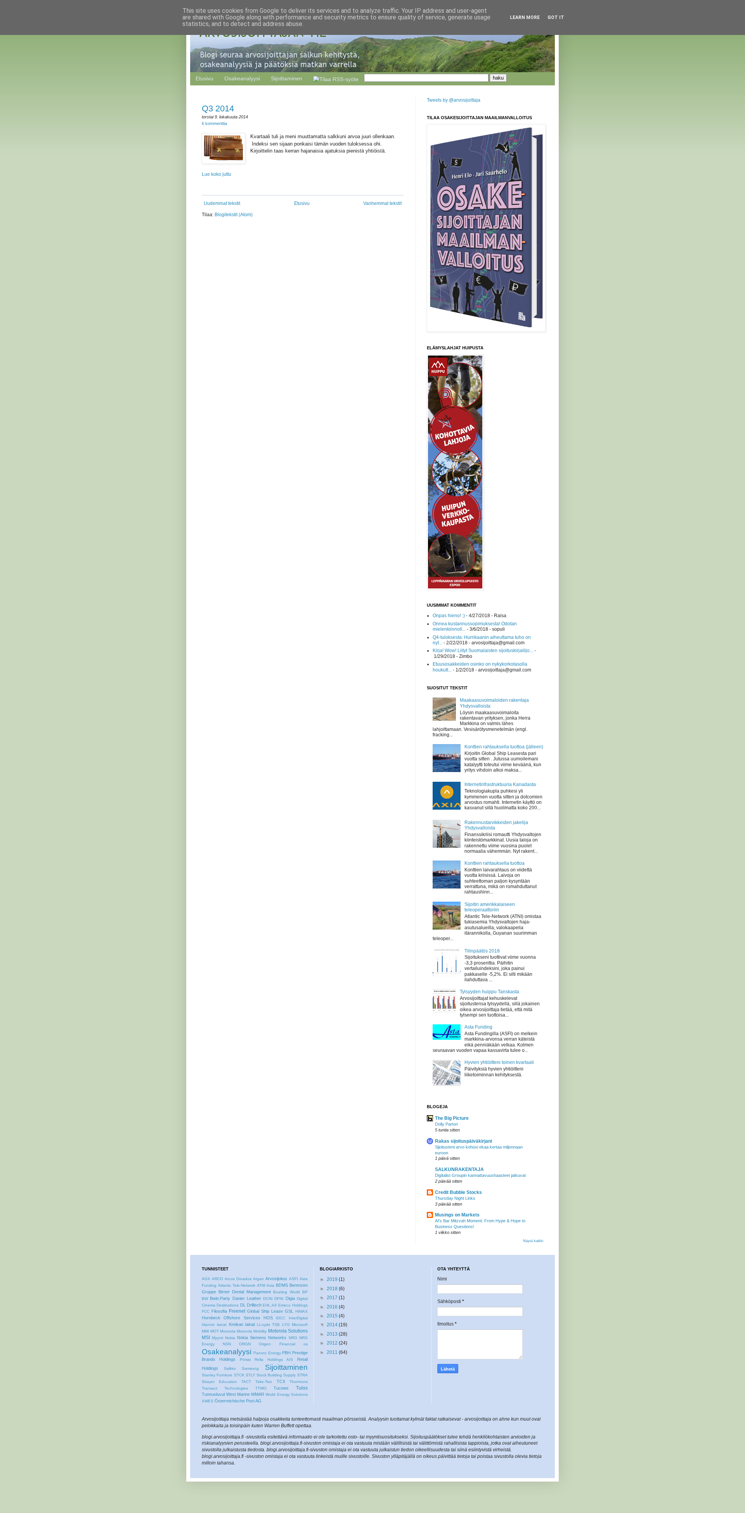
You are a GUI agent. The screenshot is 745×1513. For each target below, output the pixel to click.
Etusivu (204, 78)
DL (243, 1305)
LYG (286, 1324)
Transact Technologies (225, 1388)
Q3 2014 (218, 108)
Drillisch (254, 1305)
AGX (206, 1279)
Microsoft (300, 1324)
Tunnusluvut (213, 1394)
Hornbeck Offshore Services (231, 1317)
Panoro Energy (267, 1353)
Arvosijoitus (276, 1278)
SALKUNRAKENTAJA (459, 1169)
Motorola (228, 1331)
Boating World (286, 1292)
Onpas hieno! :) (449, 615)
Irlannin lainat (214, 1324)
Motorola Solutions (288, 1331)
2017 (332, 1297)
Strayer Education (219, 1381)
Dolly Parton (446, 1124)
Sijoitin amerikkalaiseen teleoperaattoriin (489, 907)
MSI (206, 1337)
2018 (332, 1288)
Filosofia (219, 1311)
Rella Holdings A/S (274, 1359)
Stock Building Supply (276, 1375)
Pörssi (245, 1359)
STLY (250, 1375)
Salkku (230, 1368)
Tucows (281, 1388)
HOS (268, 1317)
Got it (555, 17)
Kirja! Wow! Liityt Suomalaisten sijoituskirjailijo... (483, 650)
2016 (332, 1307)
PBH (286, 1352)
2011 (332, 1352)
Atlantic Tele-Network (237, 1285)
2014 (332, 1324)
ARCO (217, 1279)
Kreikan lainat (242, 1324)
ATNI (261, 1285)
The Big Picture (452, 1118)
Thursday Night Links (455, 1198)
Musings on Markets (457, 1215)
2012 (332, 1343)
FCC (206, 1311)
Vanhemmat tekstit (382, 203)
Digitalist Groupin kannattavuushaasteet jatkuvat (480, 1175)
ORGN (245, 1344)
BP (305, 1292)
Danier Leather (246, 1298)
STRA (302, 1375)
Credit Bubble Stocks (458, 1192)
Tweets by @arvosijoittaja (453, 100)
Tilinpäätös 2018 (482, 951)
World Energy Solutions (286, 1394)
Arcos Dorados (238, 1279)
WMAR (257, 1394)
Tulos (302, 1388)
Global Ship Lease (265, 1311)
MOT (214, 1331)
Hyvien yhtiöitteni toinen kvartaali (499, 1062)
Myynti (217, 1338)
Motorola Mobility (252, 1331)
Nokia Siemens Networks (261, 1337)
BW (205, 1298)
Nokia (230, 1338)
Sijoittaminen (286, 78)
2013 (332, 1334)
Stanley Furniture (217, 1375)
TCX (281, 1381)
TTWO (261, 1388)
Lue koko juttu (216, 174)
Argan (258, 1279)
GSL (289, 1311)
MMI (205, 1331)
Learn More (525, 17)
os (305, 1344)
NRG (293, 1338)
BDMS (282, 1285)
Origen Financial (277, 1344)
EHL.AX (270, 1305)
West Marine (238, 1394)
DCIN (267, 1298)
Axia (270, 1285)
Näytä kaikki (533, 1241)
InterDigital (298, 1318)
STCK (239, 1375)
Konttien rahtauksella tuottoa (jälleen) (503, 747)
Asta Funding (478, 1027)
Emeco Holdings (292, 1305)
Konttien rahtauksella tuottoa (494, 863)
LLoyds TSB (268, 1324)
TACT (246, 1381)
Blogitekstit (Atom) (234, 214)
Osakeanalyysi (242, 78)
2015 (332, 1316)
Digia (290, 1298)
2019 (332, 1279)
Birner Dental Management (244, 1291)
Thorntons (298, 1381)
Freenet (237, 1311)
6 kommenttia (214, 123)
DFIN (278, 1298)
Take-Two (263, 1381)
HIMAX (301, 1311)
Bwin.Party (220, 1298)
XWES (207, 1401)
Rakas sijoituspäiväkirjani (463, 1141)
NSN (227, 1344)
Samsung (250, 1368)
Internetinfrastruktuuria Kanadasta (500, 784)
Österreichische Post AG (238, 1400)
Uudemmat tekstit (222, 203)
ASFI (293, 1279)
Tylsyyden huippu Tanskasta (489, 991)
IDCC (280, 1318)
